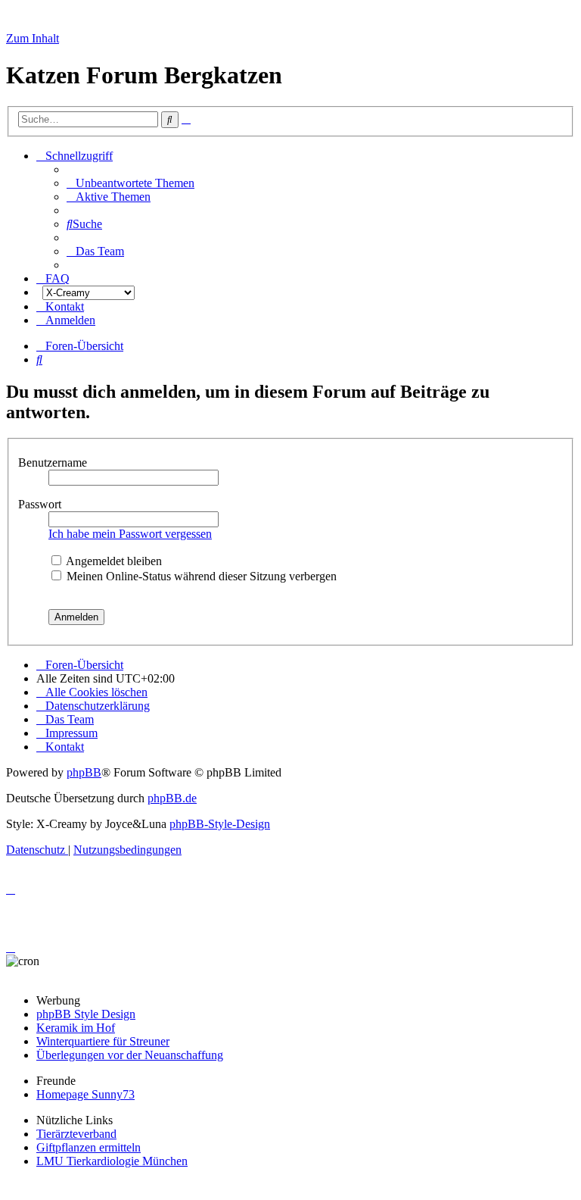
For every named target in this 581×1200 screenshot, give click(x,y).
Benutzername (54, 462)
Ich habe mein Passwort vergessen (130, 533)
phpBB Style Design (85, 1014)
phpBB (84, 772)
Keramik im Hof (75, 1027)
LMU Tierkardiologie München (112, 1161)
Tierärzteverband (76, 1133)
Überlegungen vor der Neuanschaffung (129, 1054)
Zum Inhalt (32, 38)
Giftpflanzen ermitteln (88, 1147)
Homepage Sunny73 (85, 1094)
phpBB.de (172, 798)
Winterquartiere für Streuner (102, 1041)
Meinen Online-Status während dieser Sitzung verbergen (200, 576)
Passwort (41, 504)
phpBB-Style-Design (219, 823)
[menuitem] (130, 183)
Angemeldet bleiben (113, 561)
